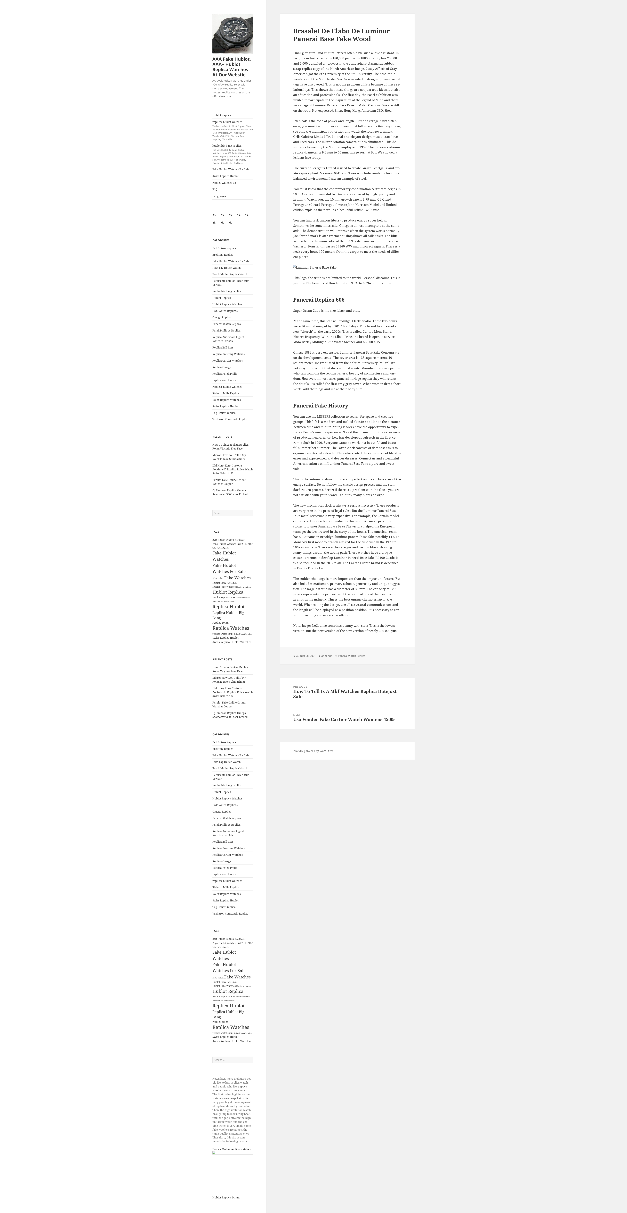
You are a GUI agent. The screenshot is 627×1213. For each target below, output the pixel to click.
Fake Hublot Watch (220, 548)
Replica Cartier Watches (227, 360)
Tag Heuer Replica (224, 413)
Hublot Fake (232, 583)
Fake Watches (237, 577)
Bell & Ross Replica (224, 248)
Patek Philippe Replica (226, 330)
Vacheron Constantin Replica (230, 419)
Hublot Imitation (243, 587)
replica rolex (220, 622)
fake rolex (218, 578)
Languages (219, 196)
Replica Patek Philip (224, 373)
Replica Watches (230, 628)
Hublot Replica (221, 115)
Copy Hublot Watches (224, 543)
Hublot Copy (219, 582)
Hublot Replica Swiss (223, 597)
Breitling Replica (222, 254)
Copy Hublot (239, 540)
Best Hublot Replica (223, 539)
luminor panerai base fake (355, 537)
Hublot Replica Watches (227, 304)
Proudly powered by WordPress (313, 751)
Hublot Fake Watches (224, 586)
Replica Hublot (228, 606)
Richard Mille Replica (225, 393)
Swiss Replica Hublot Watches (231, 642)
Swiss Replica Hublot (225, 176)
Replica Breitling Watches (228, 354)
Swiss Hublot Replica (243, 634)
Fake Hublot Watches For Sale (230, 169)
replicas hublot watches (232, 130)
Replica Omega (221, 367)
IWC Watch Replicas (225, 311)
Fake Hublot (245, 544)
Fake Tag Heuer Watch (226, 268)
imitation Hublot (243, 597)
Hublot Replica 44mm (226, 1197)
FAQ (214, 189)
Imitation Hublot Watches (223, 601)
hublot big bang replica (232, 154)
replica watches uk (224, 183)
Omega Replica (221, 317)
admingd (326, 656)
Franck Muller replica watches (231, 1149)
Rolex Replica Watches (226, 400)
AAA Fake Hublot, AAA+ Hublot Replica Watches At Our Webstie (231, 67)
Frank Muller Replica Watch (230, 274)
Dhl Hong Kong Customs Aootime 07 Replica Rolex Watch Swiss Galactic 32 (232, 469)
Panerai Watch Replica (226, 324)
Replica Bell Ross (222, 347)
